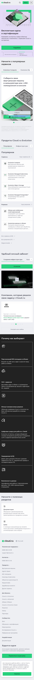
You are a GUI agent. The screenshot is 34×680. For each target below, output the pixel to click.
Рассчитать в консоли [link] (18, 117)
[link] (7, 541)
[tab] (11, 54)
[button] (20, 3)
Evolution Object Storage (16, 185)
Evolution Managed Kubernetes (18, 174)
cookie (14, 664)
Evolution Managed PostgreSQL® (18, 195)
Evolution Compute (14, 162)
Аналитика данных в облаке (17, 223)
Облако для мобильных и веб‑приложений (15, 211)
